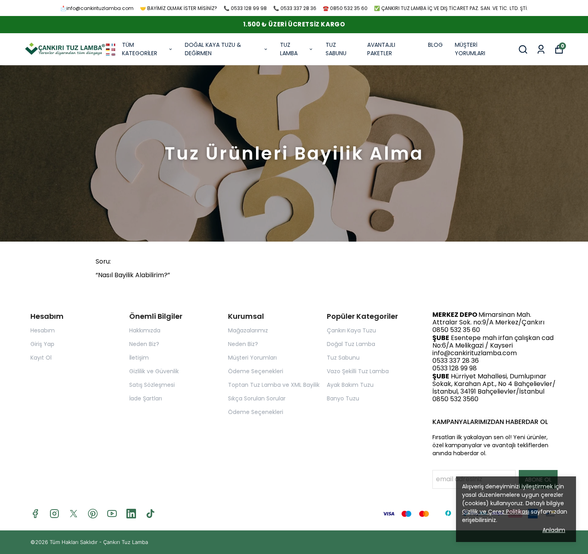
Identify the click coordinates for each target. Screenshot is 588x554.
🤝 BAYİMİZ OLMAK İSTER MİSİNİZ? (178, 8)
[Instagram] (54, 513)
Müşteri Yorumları (252, 358)
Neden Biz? (144, 344)
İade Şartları (145, 398)
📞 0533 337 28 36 (294, 8)
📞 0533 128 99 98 (245, 8)
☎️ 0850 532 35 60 (345, 8)
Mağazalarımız (248, 330)
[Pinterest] (93, 513)
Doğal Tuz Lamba (351, 344)
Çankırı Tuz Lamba (125, 542)
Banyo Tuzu (343, 398)
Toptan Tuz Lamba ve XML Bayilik (274, 385)
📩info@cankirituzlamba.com (97, 8)
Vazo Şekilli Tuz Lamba (358, 371)
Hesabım (42, 330)
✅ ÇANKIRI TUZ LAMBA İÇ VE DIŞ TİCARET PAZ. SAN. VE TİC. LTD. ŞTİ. (451, 8)
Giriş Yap (42, 344)
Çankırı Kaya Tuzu (351, 330)
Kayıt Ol (41, 358)
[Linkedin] (131, 513)
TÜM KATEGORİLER (139, 49)
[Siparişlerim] (541, 49)
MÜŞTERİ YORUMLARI (470, 49)
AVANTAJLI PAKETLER (381, 49)
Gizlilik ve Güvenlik (154, 371)
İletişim (139, 358)
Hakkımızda (144, 330)
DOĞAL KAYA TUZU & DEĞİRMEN (213, 49)
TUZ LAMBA (289, 49)
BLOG (435, 45)
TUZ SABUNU (336, 49)
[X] (73, 513)
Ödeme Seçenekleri (255, 371)
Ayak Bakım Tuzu (350, 385)
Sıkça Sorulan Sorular (257, 398)
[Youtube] (112, 513)
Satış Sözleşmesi (152, 385)
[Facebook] (35, 513)
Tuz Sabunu (343, 358)
